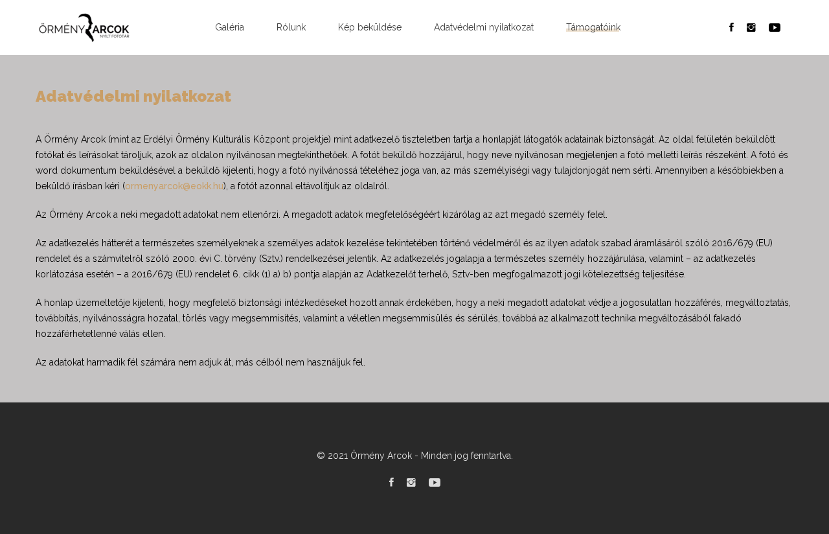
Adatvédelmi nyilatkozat (484, 27)
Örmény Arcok (381, 455)
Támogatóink (593, 27)
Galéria (229, 27)
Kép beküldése (370, 27)
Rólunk (291, 27)
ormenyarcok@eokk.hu (174, 186)
